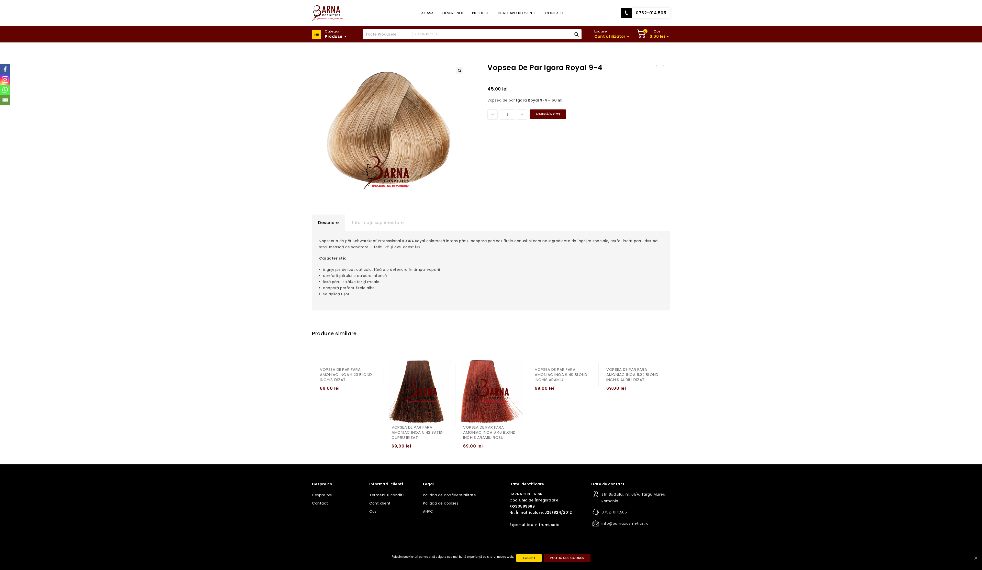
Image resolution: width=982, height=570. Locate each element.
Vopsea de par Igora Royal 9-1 (663, 66)
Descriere (328, 223)
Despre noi (452, 13)
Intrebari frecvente (517, 13)
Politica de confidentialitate (449, 495)
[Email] (5, 100)
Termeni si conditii (387, 495)
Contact (554, 13)
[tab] (328, 223)
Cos (373, 511)
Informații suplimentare (378, 223)
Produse (480, 13)
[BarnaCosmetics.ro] (327, 13)
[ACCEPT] (975, 558)
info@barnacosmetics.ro (625, 523)
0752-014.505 (651, 13)
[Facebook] (5, 69)
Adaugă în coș (548, 114)
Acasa (427, 13)
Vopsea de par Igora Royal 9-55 (656, 66)
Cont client (380, 503)
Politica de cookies (441, 503)
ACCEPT (528, 558)
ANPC (428, 511)
